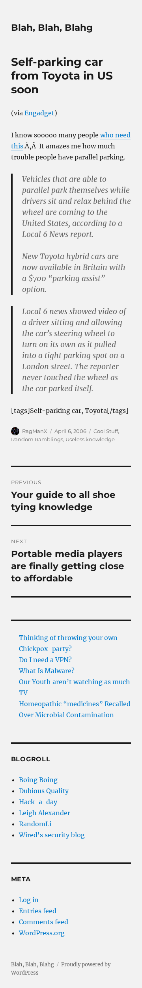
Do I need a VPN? (45, 660)
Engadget (39, 113)
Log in (29, 900)
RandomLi (35, 824)
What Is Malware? (47, 671)
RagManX (34, 431)
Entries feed (37, 911)
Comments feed (43, 922)
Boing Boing (38, 780)
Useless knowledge (90, 439)
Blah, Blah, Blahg (52, 27)
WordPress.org (42, 933)
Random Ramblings (37, 439)
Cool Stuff (105, 431)
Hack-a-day (38, 802)
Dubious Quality (44, 791)
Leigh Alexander (44, 813)
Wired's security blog (52, 835)
